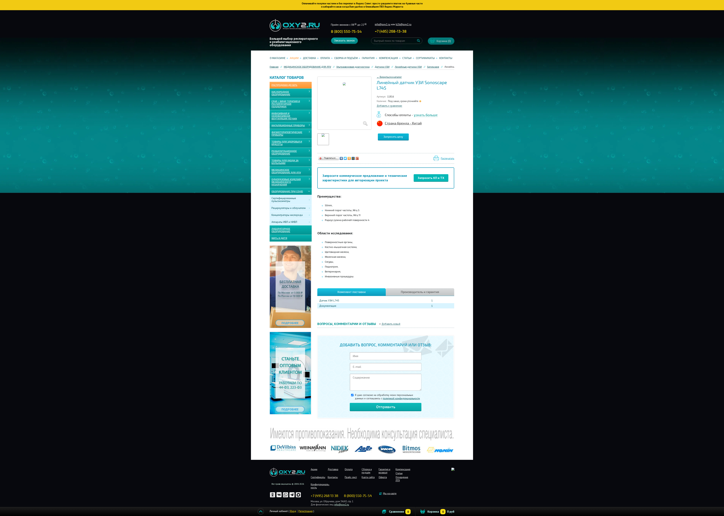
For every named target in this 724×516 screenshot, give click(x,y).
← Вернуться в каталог (389, 77)
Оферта (383, 477)
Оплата (325, 58)
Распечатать (447, 158)
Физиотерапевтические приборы (287, 133)
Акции (294, 58)
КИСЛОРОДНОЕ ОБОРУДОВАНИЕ (281, 93)
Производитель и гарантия (420, 292)
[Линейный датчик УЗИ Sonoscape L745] (344, 103)
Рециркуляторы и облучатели (289, 208)
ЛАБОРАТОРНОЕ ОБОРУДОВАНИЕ (281, 230)
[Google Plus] (357, 158)
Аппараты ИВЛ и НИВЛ (284, 222)
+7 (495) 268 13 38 (324, 496)
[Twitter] (345, 158)
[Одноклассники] (349, 158)
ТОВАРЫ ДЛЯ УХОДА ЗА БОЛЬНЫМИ (285, 162)
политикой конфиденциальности (401, 398)
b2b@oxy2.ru (403, 24)
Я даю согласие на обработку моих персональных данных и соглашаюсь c (387, 396)
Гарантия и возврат (384, 471)
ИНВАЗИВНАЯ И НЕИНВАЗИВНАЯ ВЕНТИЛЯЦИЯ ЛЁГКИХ (284, 116)
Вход (293, 511)
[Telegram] (292, 496)
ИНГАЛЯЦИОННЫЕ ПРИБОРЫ (288, 125)
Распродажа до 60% (284, 85)
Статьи (407, 58)
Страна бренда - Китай (403, 123)
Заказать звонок (344, 40)
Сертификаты (425, 58)
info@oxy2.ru (382, 24)
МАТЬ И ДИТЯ (279, 238)
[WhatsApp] (286, 496)
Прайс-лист (351, 477)
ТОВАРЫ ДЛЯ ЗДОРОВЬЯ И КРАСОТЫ (287, 143)
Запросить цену (393, 136)
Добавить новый (391, 324)
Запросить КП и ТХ (431, 178)
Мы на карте (390, 493)
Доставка (309, 58)
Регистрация (305, 511)
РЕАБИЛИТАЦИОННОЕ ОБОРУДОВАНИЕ (284, 152)
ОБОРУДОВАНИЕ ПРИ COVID (287, 191)
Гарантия (368, 58)
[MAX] (298, 496)
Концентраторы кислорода (287, 215)
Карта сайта (368, 477)
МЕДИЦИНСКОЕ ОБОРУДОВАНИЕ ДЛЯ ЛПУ (286, 171)
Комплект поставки (351, 292)
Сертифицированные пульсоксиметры (284, 199)
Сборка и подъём (346, 58)
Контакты (445, 58)
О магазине (277, 58)
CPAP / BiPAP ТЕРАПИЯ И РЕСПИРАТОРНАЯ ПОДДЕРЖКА (286, 104)
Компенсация (388, 58)
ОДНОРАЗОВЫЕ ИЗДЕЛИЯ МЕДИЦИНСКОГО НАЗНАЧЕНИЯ (286, 182)
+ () (390, 31)
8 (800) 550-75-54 (346, 31)
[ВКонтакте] (341, 158)
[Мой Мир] (353, 158)
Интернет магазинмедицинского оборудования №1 (295, 25)
